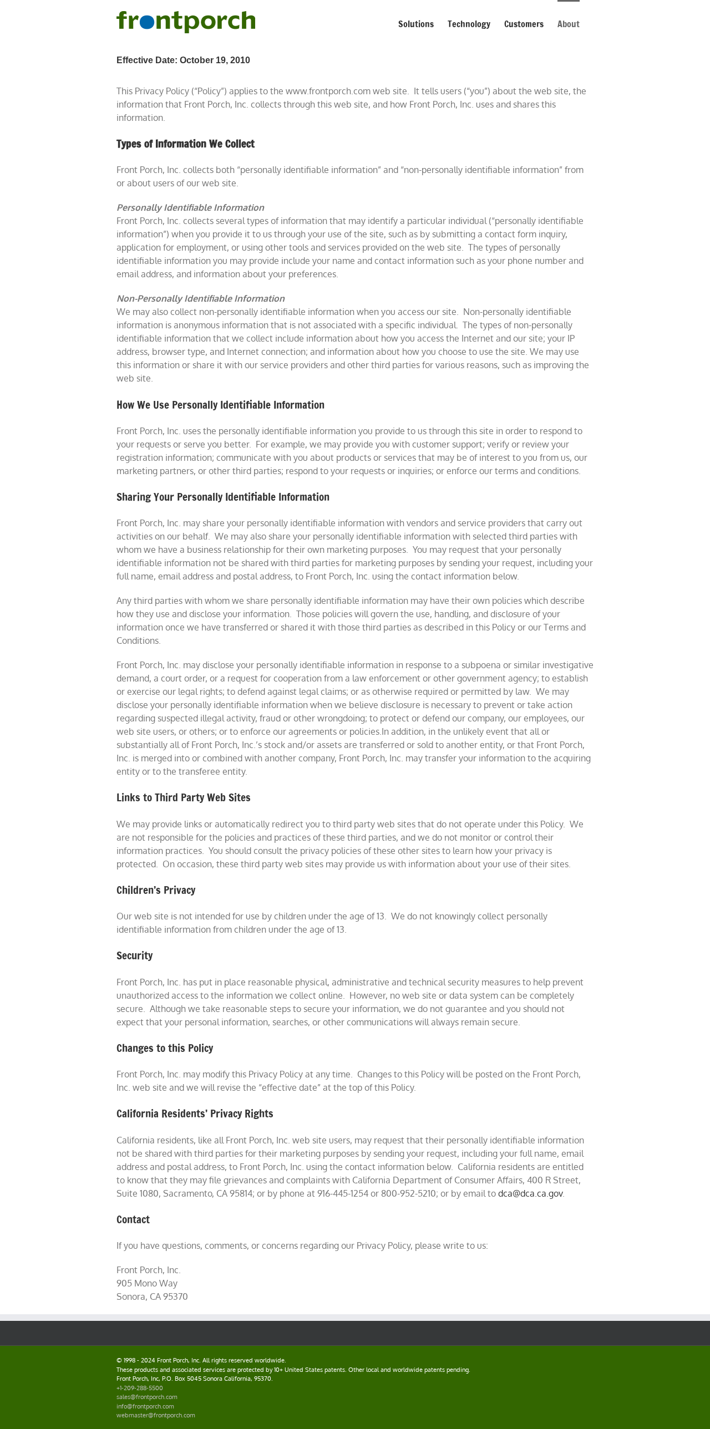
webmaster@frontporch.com (155, 1415)
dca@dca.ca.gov (530, 1193)
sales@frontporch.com (147, 1397)
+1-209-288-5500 (139, 1388)
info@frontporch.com (145, 1406)
